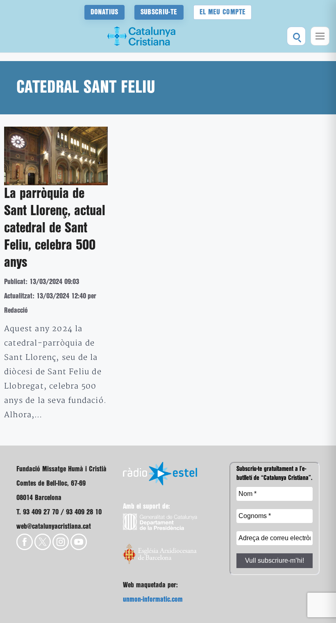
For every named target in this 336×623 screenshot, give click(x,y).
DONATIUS (104, 12)
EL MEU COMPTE (223, 12)
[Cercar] (296, 36)
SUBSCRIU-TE (159, 12)
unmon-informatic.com (153, 599)
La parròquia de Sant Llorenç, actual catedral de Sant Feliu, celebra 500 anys (54, 228)
